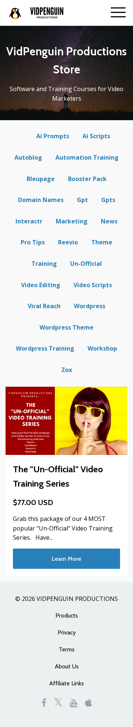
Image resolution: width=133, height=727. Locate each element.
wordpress (89, 306)
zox (66, 370)
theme (101, 242)
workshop (102, 348)
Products (66, 615)
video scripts (93, 285)
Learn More (66, 558)
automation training (87, 157)
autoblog (28, 157)
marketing (72, 221)
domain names (41, 200)
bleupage (41, 179)
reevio (68, 242)
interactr (29, 221)
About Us (67, 666)
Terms (67, 649)
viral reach (44, 306)
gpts (108, 200)
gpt (82, 200)
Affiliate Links (66, 683)
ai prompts (52, 136)
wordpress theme (66, 327)
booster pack (87, 179)
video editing (40, 285)
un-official (86, 264)
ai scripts (96, 136)
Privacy (67, 632)
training (44, 264)
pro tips (33, 242)
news (109, 221)
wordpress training (45, 348)
